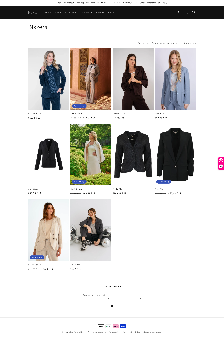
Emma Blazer (76, 113)
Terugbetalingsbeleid (117, 332)
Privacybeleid (134, 332)
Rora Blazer (75, 264)
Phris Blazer (160, 189)
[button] (179, 12)
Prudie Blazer (118, 189)
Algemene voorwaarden (152, 332)
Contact (101, 295)
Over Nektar (88, 295)
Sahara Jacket (34, 265)
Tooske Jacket (119, 113)
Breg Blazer (160, 113)
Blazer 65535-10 (35, 113)
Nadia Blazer (76, 189)
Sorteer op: (143, 43)
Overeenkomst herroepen (124, 294)
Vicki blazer (33, 189)
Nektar (70, 332)
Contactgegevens (100, 332)
